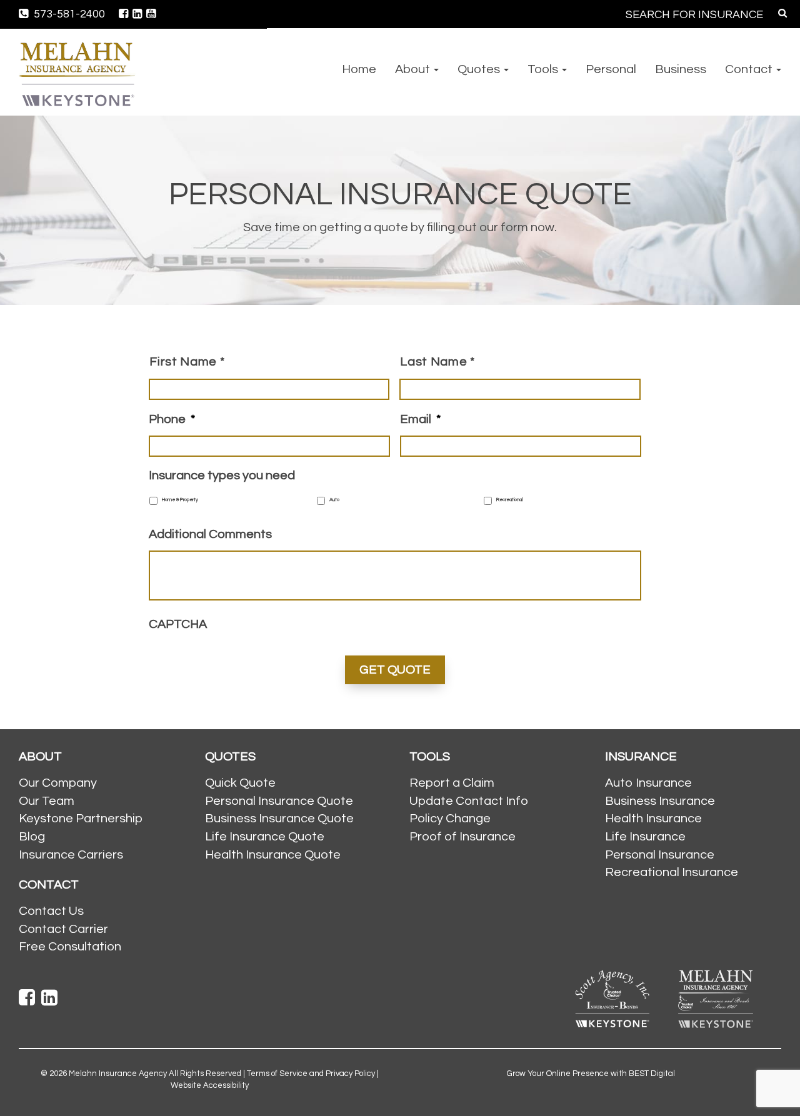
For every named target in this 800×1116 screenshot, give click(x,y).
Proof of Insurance (462, 836)
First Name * (186, 362)
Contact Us (51, 911)
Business (680, 69)
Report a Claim (451, 783)
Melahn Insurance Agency (118, 1073)
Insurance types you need (222, 475)
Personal (611, 69)
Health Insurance (653, 818)
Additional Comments (210, 534)
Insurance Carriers (71, 855)
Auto (334, 499)
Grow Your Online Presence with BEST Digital (591, 1073)
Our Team (46, 801)
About (413, 69)
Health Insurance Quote (273, 855)
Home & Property (180, 499)
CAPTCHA (178, 624)
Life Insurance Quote (264, 836)
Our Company (58, 783)
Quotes (480, 69)
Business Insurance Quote (279, 818)
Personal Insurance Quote (279, 801)
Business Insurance (660, 801)
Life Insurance (645, 836)
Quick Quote (240, 783)
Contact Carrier (63, 929)
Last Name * (437, 362)
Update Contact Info (468, 801)
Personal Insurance (659, 855)
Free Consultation (70, 946)
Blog (32, 836)
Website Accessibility (210, 1085)
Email (420, 419)
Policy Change (450, 818)
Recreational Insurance (671, 872)
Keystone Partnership (80, 818)
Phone (172, 419)
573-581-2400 (68, 14)
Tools (544, 69)
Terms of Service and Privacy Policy (311, 1073)
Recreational (509, 499)
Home (359, 69)
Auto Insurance (648, 783)
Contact (750, 69)
